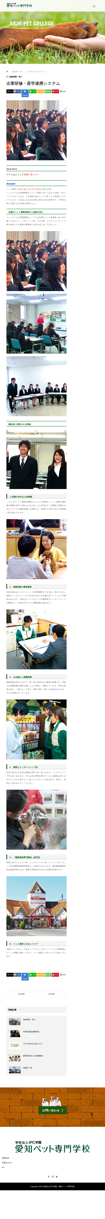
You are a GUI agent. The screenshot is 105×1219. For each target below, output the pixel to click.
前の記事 (21, 994)
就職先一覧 (27, 1068)
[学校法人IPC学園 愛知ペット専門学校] (19, 6)
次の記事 (51, 994)
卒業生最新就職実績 (31, 1032)
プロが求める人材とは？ (33, 1044)
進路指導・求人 (16, 77)
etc (3, 1167)
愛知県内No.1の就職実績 (33, 1056)
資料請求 (5, 1158)
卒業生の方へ (7, 1163)
